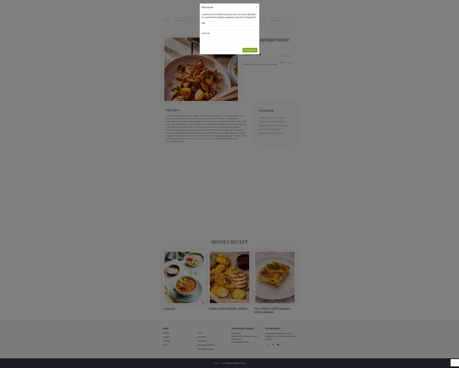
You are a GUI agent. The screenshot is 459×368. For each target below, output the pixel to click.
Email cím (206, 33)
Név (203, 23)
